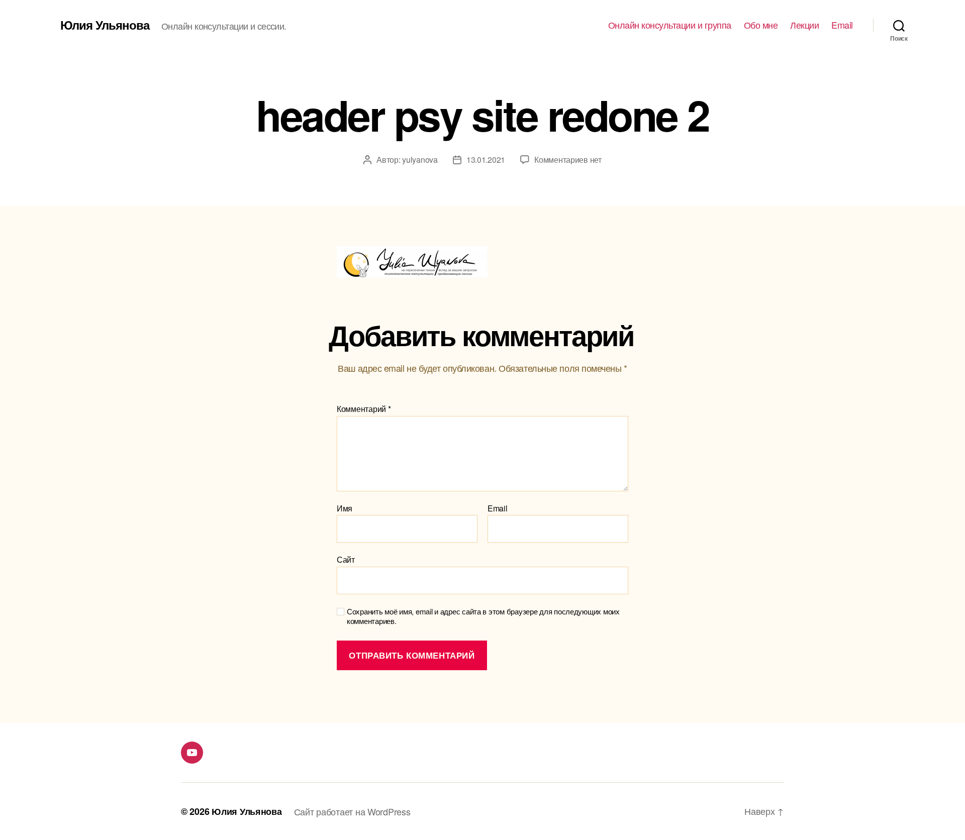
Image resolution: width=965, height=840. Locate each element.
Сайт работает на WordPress (352, 811)
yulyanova (420, 159)
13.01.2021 (485, 159)
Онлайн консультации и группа (669, 25)
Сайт (346, 559)
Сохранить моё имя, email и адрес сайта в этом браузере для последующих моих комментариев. (483, 616)
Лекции (804, 25)
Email (842, 25)
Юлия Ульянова (104, 25)
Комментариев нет (568, 159)
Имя (344, 508)
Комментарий (364, 408)
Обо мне (761, 25)
